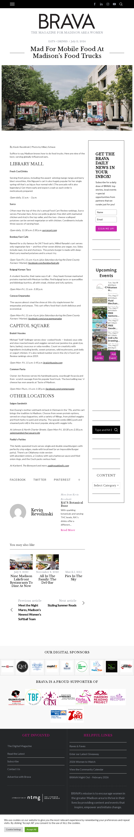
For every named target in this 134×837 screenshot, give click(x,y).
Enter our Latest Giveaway (84, 753)
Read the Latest (16, 753)
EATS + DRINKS (58, 41)
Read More (68, 530)
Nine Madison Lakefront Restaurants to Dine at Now (21, 581)
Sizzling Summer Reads (62, 603)
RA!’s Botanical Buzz (72, 504)
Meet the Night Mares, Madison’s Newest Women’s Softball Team (30, 610)
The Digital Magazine (19, 745)
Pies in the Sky (73, 577)
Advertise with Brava (19, 776)
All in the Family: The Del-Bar (47, 579)
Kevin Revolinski (42, 512)
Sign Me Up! (106, 228)
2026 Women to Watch (82, 761)
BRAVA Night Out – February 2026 (89, 777)
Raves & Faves (77, 746)
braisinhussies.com (52, 362)
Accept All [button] (31, 829)
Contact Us (13, 769)
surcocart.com (49, 230)
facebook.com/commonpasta (59, 388)
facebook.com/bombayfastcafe (43, 263)
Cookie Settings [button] (13, 829)
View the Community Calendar (86, 769)
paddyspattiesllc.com (58, 465)
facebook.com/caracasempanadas (45, 318)
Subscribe (13, 761)
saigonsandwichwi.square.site (25, 432)
